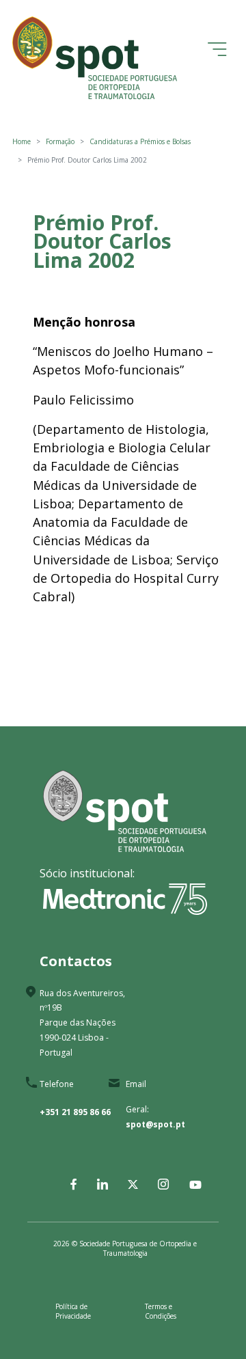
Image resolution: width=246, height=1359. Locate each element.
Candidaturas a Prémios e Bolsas (140, 141)
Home (21, 141)
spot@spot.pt (155, 1124)
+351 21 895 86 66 (75, 1112)
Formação (60, 141)
